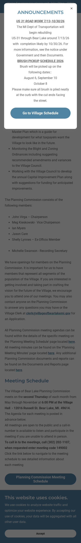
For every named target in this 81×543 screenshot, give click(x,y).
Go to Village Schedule (40, 113)
